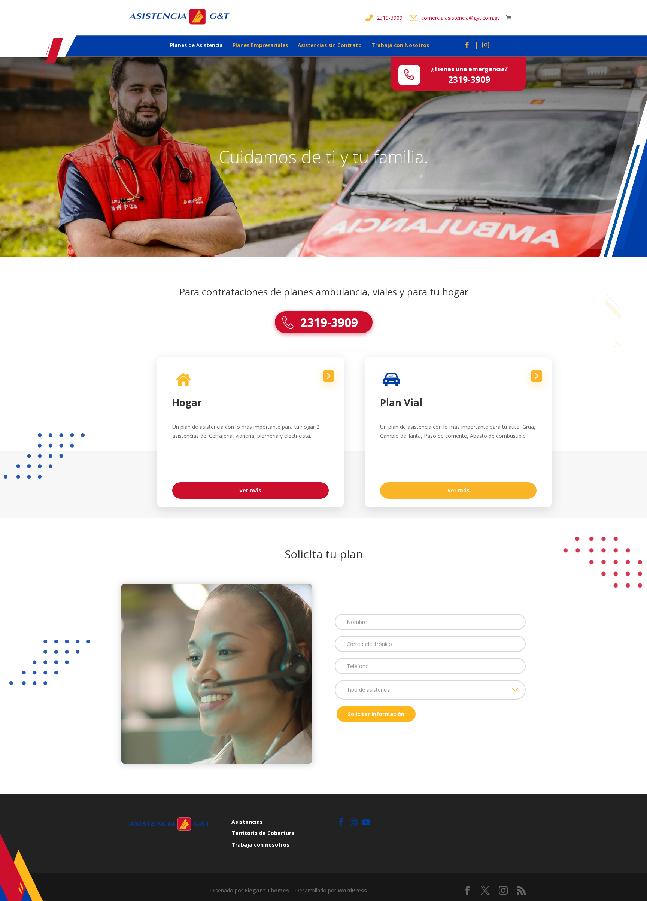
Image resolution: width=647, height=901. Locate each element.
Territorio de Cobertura (263, 833)
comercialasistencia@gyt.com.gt (460, 17)
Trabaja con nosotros (260, 844)
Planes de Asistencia (196, 46)
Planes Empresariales (260, 46)
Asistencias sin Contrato (330, 46)
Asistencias (247, 821)
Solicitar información (376, 714)
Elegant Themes (266, 890)
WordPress (352, 890)
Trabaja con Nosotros (400, 46)
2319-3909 (390, 17)
